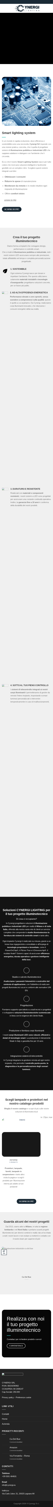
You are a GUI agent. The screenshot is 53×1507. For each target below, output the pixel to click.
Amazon (13, 1447)
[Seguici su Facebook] (23, 2)
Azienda (6, 1424)
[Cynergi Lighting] (26, 8)
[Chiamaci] (28, 2)
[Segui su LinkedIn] (30, 2)
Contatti (5, 1414)
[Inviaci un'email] (25, 2)
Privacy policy (8, 1397)
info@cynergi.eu (9, 1485)
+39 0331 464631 (9, 1476)
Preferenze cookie (23, 1397)
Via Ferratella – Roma (20, 1456)
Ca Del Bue (26, 1277)
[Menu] (3, 8)
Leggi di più (10, 200)
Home (4, 1419)
